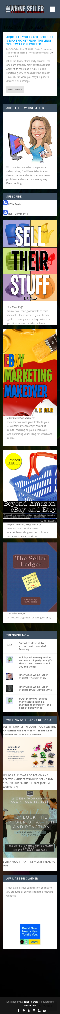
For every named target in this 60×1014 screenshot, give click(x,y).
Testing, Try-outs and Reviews (34, 52)
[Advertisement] (30, 974)
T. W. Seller (14, 49)
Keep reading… (15, 183)
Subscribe (46, 1006)
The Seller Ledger (16, 613)
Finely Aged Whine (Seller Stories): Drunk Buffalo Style (35, 688)
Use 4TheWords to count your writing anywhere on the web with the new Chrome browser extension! (30, 730)
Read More (15, 89)
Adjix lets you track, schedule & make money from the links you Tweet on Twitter (30, 40)
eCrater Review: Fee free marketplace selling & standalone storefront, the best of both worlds (35, 703)
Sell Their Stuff (14, 307)
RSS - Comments (18, 213)
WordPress (30, 1005)
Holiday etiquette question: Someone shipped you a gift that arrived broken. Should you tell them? (35, 662)
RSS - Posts (14, 204)
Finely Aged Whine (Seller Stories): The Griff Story (33, 676)
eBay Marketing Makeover (21, 418)
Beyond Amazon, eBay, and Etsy (24, 524)
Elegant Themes (29, 1001)
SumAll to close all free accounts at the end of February (32, 646)
